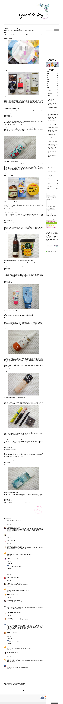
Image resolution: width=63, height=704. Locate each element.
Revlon (24, 30)
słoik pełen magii (10, 520)
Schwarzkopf (28, 30)
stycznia (50, 186)
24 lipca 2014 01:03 (13, 632)
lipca (49, 96)
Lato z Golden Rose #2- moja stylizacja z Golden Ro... (52, 151)
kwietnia (49, 181)
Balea (21, 29)
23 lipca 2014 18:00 (13, 540)
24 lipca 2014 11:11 (14, 659)
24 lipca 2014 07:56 (14, 652)
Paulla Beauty (10, 527)
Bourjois (29, 29)
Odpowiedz (9, 524)
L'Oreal (39, 29)
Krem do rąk (49, 199)
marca (49, 183)
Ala (7, 534)
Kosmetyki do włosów (50, 195)
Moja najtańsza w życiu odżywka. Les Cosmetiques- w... (53, 164)
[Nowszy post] (4, 690)
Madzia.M (9, 652)
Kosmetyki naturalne (50, 197)
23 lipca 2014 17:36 (12, 534)
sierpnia (49, 95)
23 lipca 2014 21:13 (14, 594)
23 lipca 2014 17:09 (18, 520)
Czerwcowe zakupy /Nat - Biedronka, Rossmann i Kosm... (52, 155)
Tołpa (33, 30)
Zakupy (48, 215)
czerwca (50, 178)
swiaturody (9, 577)
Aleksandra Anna (10, 612)
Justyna (8, 558)
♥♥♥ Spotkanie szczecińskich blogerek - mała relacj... (52, 103)
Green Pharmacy (34, 29)
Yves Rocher (12, 325)
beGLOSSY (53, 215)
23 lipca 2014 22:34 (17, 612)
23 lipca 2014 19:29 (15, 577)
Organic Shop (16, 30)
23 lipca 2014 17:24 (16, 527)
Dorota (8, 540)
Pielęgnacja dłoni (50, 208)
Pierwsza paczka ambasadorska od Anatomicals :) (51, 99)
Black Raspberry (10, 600)
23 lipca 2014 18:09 (18, 546)
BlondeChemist (10, 618)
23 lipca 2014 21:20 (17, 600)
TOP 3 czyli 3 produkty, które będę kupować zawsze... (52, 168)
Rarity (8, 632)
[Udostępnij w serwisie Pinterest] (12, 509)
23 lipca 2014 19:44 (17, 583)
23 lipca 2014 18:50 (14, 558)
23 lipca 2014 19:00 (15, 571)
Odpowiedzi (10, 563)
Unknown (9, 594)
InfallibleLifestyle (11, 546)
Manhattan (12, 30)
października (50, 92)
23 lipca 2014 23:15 (17, 618)
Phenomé (21, 30)
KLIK (9, 115)
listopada (50, 90)
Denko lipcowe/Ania (51, 120)
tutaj (33, 315)
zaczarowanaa (10, 583)
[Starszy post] (42, 690)
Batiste (24, 29)
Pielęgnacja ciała (50, 206)
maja (49, 180)
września (50, 93)
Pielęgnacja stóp (50, 210)
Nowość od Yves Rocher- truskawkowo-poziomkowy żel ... (52, 172)
